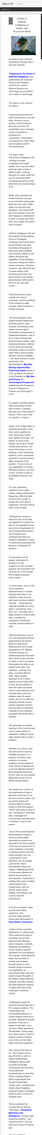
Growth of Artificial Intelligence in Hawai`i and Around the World (22, 25)
